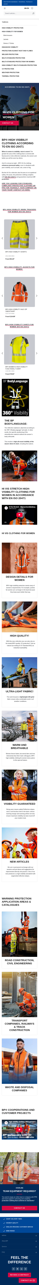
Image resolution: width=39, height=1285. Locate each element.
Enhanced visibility (10, 47)
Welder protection (10, 54)
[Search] (33, 13)
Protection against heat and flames (17, 51)
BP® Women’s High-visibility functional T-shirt (16, 368)
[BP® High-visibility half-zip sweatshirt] (19, 292)
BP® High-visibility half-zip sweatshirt (16, 310)
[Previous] (2, 238)
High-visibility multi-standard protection (19, 65)
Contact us (7, 123)
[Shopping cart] (34, 8)
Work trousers (7, 35)
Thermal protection (10, 76)
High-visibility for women (12, 31)
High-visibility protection (12, 28)
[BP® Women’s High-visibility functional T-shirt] (19, 349)
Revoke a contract (19, 1275)
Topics (5, 22)
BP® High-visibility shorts (16, 252)
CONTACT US (19, 1208)
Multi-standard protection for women (18, 61)
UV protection (8, 69)
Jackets (5, 39)
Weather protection (10, 72)
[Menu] (5, 8)
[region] (19, 238)
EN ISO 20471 (10, 177)
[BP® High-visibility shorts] (19, 234)
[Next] (36, 238)
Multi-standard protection (13, 58)
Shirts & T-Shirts (8, 43)
